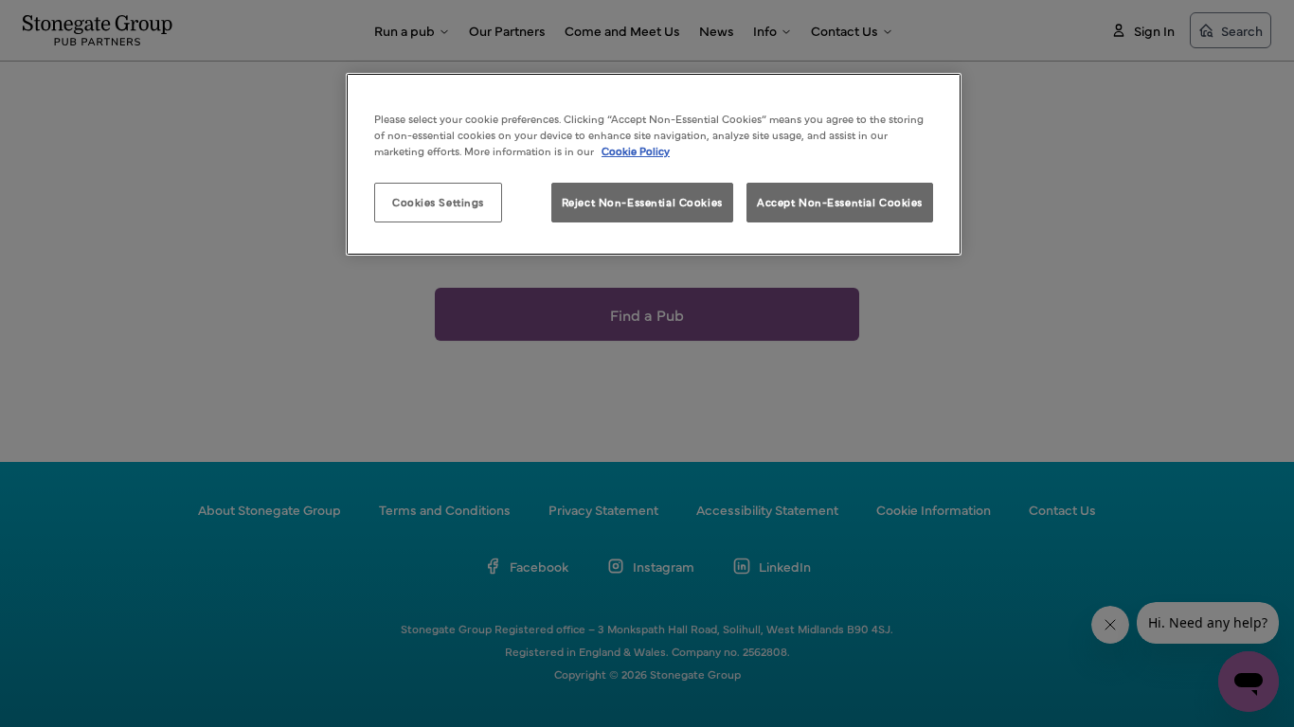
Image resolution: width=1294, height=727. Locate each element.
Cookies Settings (438, 201)
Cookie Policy (636, 150)
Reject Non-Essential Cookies (642, 201)
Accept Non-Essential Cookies (840, 201)
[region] (654, 164)
